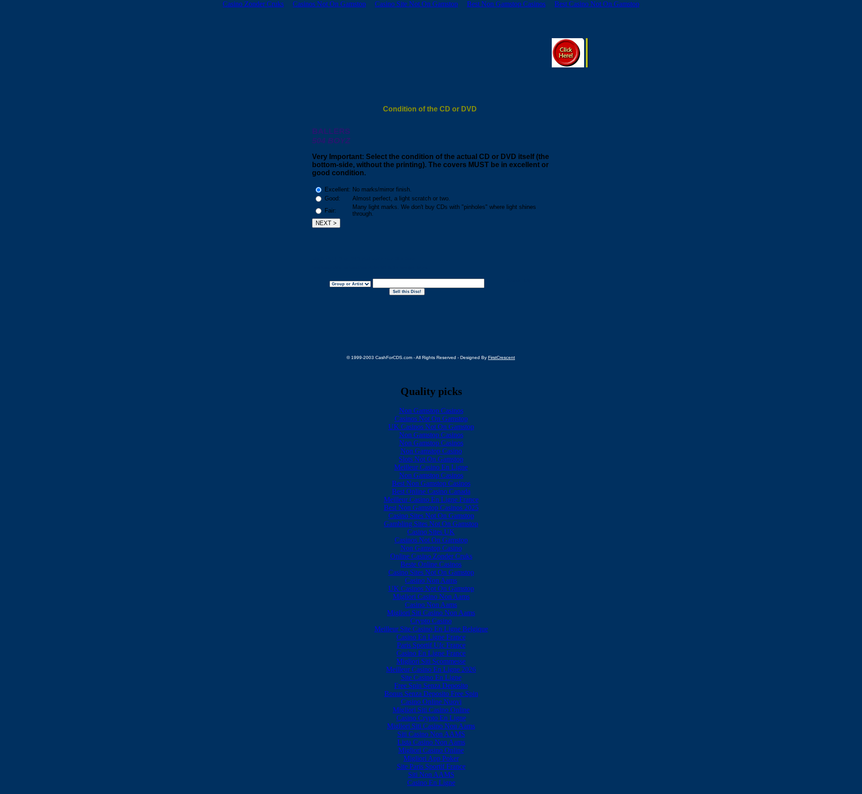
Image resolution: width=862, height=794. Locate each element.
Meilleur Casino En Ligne (431, 467)
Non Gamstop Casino (431, 451)
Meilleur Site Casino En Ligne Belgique (431, 629)
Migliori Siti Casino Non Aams (431, 613)
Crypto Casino (431, 621)
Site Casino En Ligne (431, 677)
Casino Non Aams (431, 580)
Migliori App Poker (431, 758)
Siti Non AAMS (431, 774)
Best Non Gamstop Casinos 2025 (431, 507)
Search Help (519, 281)
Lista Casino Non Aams (431, 742)
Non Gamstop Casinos (431, 410)
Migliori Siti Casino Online (431, 710)
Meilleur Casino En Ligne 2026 (431, 669)
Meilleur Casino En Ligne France (431, 499)
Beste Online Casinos (431, 564)
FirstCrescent (501, 357)
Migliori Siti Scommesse (431, 661)
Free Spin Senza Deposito (431, 685)
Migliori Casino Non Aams (431, 596)
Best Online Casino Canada (431, 491)
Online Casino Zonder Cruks (431, 556)
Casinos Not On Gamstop (431, 418)
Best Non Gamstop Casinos (431, 483)
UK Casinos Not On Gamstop (431, 426)
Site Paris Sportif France (431, 766)
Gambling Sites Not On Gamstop (431, 524)
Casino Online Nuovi (431, 701)
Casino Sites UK (431, 532)
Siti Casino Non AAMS (431, 734)
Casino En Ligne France (431, 637)
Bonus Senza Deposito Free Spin (431, 693)
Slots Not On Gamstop (431, 459)
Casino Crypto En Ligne (431, 718)
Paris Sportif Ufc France (431, 645)
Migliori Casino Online (431, 750)
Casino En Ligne (431, 782)
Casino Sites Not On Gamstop (431, 515)
